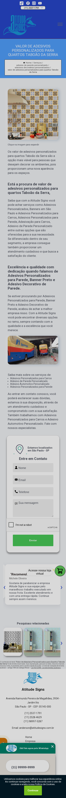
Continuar (33, 790)
